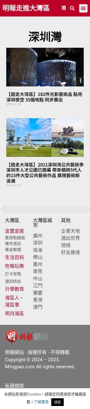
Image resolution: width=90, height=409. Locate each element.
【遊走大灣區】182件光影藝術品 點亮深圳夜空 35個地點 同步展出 (44, 97)
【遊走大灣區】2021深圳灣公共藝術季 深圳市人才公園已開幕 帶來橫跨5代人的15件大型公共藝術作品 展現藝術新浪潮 (45, 172)
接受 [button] (57, 402)
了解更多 (41, 402)
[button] (72, 8)
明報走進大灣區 (26, 8)
